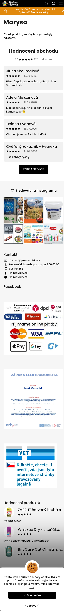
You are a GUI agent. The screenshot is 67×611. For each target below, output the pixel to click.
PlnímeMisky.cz (18, 273)
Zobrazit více (33, 169)
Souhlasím (34, 595)
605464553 (16, 269)
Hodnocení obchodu (33, 51)
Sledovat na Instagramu (36, 190)
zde (31, 587)
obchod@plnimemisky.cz (24, 260)
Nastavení (31, 606)
